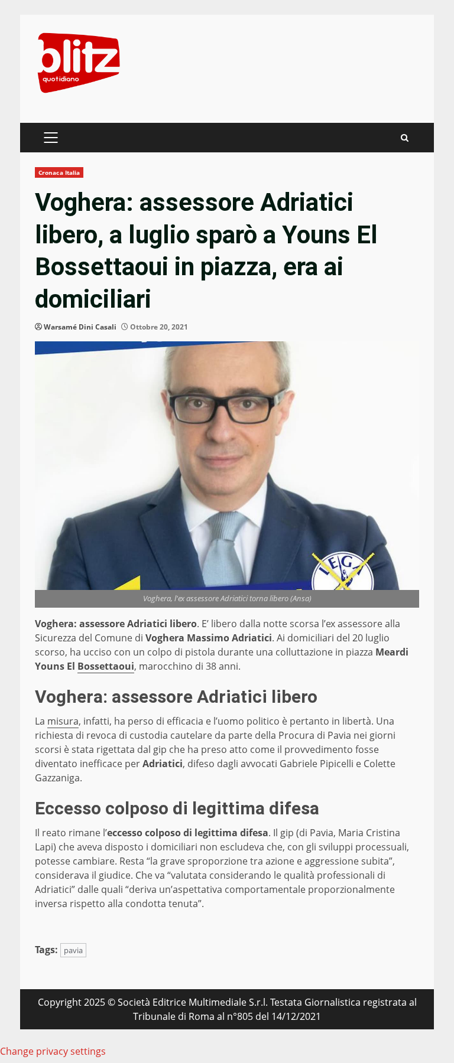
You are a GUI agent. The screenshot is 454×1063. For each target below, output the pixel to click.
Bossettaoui (105, 666)
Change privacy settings (53, 1051)
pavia (73, 950)
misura (63, 721)
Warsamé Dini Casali (80, 327)
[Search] (404, 137)
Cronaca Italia (59, 172)
